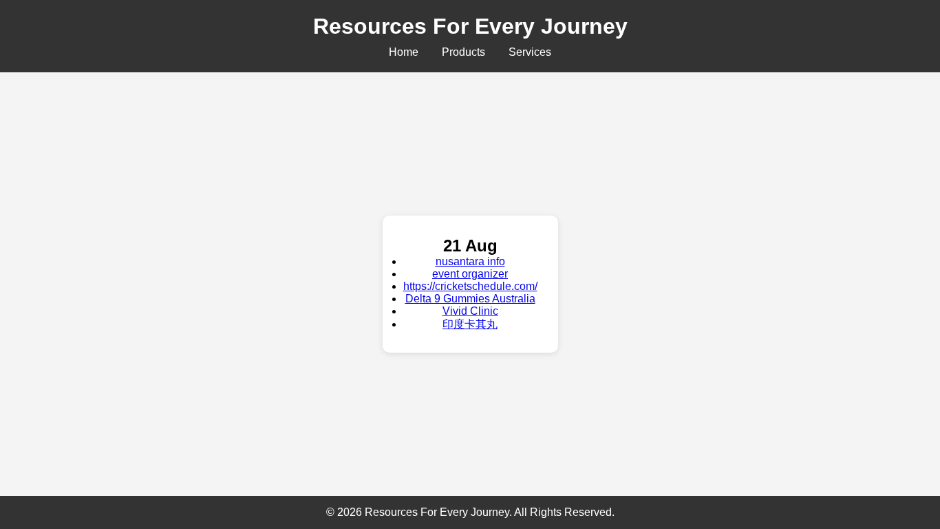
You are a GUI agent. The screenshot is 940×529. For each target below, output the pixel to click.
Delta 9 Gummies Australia (470, 298)
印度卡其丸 (470, 324)
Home (403, 52)
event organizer (470, 274)
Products (463, 52)
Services (530, 52)
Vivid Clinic (470, 311)
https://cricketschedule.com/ (470, 286)
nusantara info (470, 261)
